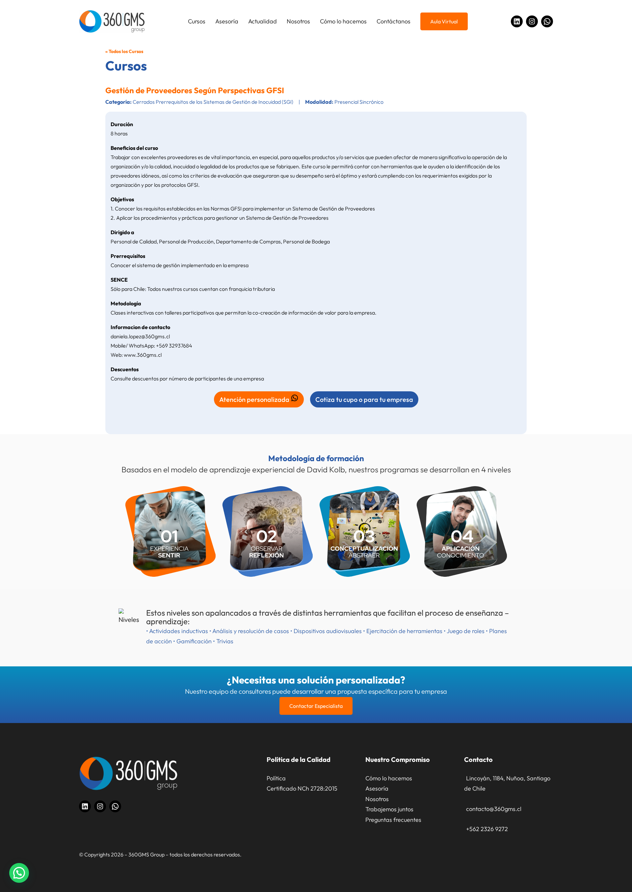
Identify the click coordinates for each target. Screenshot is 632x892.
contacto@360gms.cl (493, 809)
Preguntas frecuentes (393, 819)
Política (276, 778)
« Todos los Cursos (124, 51)
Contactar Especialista (316, 706)
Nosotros (377, 799)
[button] (19, 873)
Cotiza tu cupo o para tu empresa (364, 399)
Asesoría (376, 788)
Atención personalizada (255, 399)
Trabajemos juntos (389, 809)
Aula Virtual (444, 21)
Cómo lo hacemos (388, 778)
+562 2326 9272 (487, 829)
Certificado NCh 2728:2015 (302, 788)
